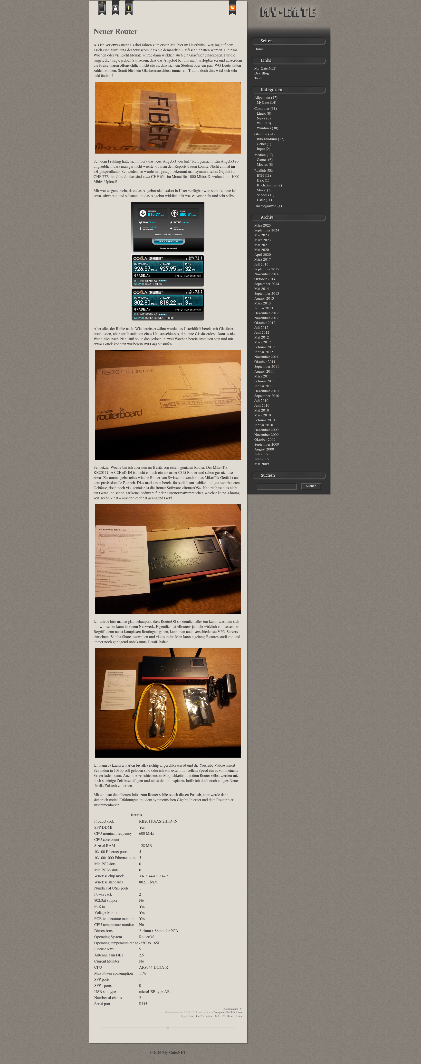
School (262, 194)
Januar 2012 (263, 351)
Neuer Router (115, 31)
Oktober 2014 (265, 278)
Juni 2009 (261, 458)
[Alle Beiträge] (102, 7)
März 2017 (262, 259)
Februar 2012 (264, 346)
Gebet (261, 143)
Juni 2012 (261, 332)
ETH (260, 175)
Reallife (230, 1012)
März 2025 (262, 225)
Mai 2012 (261, 337)
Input (261, 148)
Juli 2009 (261, 453)
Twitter (259, 77)
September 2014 (266, 283)
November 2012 (266, 317)
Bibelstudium (267, 138)
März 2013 (262, 303)
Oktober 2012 (265, 322)
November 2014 (266, 273)
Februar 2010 (264, 419)
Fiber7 (142, 161)
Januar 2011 (263, 385)
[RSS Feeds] (233, 7)
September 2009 (266, 444)
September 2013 (266, 293)
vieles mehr (164, 636)
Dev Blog (261, 73)
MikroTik (220, 1016)
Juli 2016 (261, 264)
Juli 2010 (261, 400)
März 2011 (262, 376)
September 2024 (266, 230)
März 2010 (262, 415)
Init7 (187, 161)
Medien (260, 154)
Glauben (260, 133)
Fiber (190, 1016)
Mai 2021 (261, 244)
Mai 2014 (261, 288)
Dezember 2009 (266, 429)
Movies (262, 164)
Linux (261, 113)
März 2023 (262, 239)
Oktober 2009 (265, 439)
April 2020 (262, 254)
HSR (260, 180)
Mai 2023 (261, 234)
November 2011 (266, 356)
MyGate (263, 102)
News (261, 118)
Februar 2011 (264, 380)
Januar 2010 (263, 424)
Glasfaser (208, 1016)
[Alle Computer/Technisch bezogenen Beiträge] (116, 7)
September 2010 (266, 395)
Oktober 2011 (265, 361)
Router (231, 1016)
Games (262, 159)
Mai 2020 (261, 249)
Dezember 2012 (266, 312)
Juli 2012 (261, 327)
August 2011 (264, 371)
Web (260, 122)
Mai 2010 (261, 410)
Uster (239, 1012)
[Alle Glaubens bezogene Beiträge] (129, 7)
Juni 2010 (261, 405)
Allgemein (262, 97)
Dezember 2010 (266, 390)
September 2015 (266, 268)
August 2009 (264, 449)
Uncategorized (265, 205)
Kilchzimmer (267, 185)
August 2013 (264, 298)
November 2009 (266, 434)
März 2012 (262, 341)
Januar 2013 (263, 307)
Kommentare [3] (232, 1008)
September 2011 (266, 366)
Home (259, 48)
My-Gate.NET (265, 68)
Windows (264, 127)
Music (261, 189)
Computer (219, 1012)
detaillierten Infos (126, 794)
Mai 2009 (261, 463)
